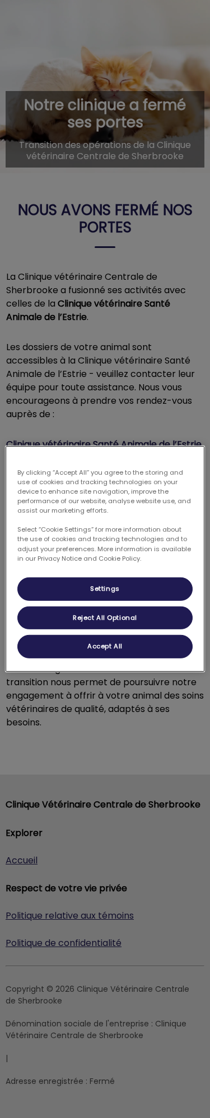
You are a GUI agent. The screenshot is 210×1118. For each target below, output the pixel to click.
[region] (104, 559)
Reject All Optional (105, 617)
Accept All (105, 646)
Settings (105, 588)
